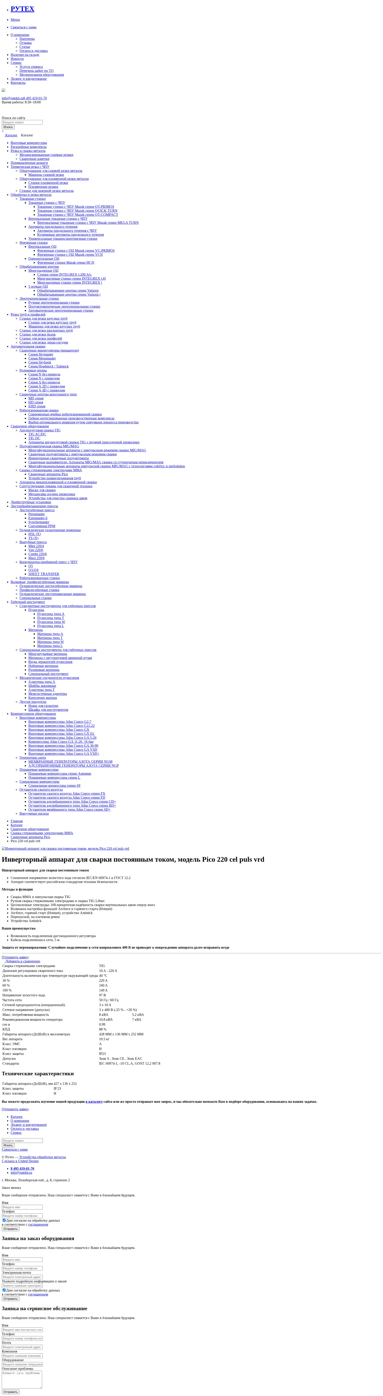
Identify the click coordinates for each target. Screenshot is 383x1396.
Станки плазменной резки (48, 183)
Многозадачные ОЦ (43, 270)
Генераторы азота (33, 757)
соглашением (38, 1224)
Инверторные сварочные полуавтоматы (58, 458)
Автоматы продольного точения (52, 226)
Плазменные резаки (43, 187)
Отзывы (26, 43)
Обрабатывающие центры (39, 266)
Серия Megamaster (42, 358)
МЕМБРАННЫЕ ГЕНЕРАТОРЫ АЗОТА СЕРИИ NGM (70, 761)
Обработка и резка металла (31, 195)
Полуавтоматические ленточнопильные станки (64, 306)
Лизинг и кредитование (29, 79)
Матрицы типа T (50, 638)
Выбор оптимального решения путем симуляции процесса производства (83, 422)
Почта (6, 1343)
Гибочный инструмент (28, 602)
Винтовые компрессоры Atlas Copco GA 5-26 (62, 737)
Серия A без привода (44, 382)
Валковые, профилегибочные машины (40, 582)
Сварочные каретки (34, 159)
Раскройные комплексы (29, 147)
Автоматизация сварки (28, 346)
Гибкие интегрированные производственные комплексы (71, 418)
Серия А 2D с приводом (46, 386)
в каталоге (94, 1101)
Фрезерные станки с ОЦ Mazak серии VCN (70, 254)
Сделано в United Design (20, 1161)
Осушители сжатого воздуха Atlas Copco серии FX (66, 793)
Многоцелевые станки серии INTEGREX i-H (71, 278)
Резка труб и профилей (28, 314)
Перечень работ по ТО (37, 71)
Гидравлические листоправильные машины (53, 594)
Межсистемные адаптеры (47, 694)
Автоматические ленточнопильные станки (60, 310)
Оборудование (13, 1360)
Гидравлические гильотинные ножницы (50, 530)
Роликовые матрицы (43, 670)
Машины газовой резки (46, 175)
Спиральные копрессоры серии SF (54, 785)
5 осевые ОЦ (38, 286)
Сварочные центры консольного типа (48, 394)
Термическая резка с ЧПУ (30, 167)
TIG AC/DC (37, 434)
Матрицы (35, 630)
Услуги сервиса (31, 67)
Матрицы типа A (50, 634)
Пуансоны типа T (50, 618)
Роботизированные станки (40, 578)
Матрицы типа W (50, 642)
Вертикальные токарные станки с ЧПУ (58, 218)
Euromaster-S (37, 518)
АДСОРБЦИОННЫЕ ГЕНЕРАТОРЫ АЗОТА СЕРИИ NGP (73, 765)
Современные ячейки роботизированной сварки (65, 414)
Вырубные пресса (33, 542)
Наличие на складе (25, 55)
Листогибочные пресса (37, 510)
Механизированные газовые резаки (46, 155)
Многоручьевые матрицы (47, 654)
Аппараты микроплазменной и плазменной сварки (58, 482)
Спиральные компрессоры (39, 781)
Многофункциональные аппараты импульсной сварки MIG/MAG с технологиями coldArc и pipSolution (106, 466)
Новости (17, 59)
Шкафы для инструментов (48, 710)
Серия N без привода (44, 374)
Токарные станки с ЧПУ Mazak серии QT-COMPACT (77, 214)
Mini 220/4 (36, 546)
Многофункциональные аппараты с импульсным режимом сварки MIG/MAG (87, 450)
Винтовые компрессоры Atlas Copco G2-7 (59, 722)
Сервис (16, 63)
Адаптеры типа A (41, 682)
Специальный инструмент (48, 674)
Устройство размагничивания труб (54, 478)
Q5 (30, 566)
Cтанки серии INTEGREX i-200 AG (64, 274)
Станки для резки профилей (41, 338)
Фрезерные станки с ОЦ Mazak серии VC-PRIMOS (76, 250)
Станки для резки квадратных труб (46, 330)
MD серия (35, 398)
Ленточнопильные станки (39, 298)
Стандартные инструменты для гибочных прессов (58, 606)
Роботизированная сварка (39, 410)
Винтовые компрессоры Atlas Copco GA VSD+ (63, 753)
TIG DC (34, 438)
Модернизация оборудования (42, 75)
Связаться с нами (24, 27)
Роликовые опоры (33, 370)
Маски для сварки (42, 490)
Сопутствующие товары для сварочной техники (56, 486)
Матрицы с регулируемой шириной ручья (60, 658)
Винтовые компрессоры (29, 143)
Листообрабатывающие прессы (34, 506)
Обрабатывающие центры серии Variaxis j (68, 294)
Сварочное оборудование (30, 426)
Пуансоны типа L (50, 626)
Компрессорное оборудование (33, 714)
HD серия (35, 402)
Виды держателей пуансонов (50, 662)
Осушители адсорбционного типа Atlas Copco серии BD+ (72, 805)
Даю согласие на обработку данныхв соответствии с (31, 1222)
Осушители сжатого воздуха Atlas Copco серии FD (66, 797)
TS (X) (33, 538)
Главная (17, 821)
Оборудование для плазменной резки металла (54, 179)
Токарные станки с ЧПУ (46, 202)
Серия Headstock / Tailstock (48, 366)
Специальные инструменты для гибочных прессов (58, 650)
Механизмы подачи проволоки (51, 494)
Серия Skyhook (39, 362)
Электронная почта (16, 1272)
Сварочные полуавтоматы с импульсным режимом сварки (72, 454)
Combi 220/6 (37, 554)
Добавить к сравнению (22, 961)
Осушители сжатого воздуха (41, 789)
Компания (9, 1351)
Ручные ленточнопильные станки (54, 302)
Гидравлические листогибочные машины (51, 586)
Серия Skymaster (40, 354)
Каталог (11, 135)
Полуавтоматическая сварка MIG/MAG (49, 446)
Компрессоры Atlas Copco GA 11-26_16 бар (61, 741)
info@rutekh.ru (12, 98)
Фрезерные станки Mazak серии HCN (65, 262)
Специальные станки (36, 598)
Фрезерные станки (34, 242)
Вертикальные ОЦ (42, 246)
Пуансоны (36, 610)
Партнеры (27, 39)
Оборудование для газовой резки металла (51, 171)
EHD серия (36, 406)
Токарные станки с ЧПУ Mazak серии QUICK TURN (77, 210)
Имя (5, 1203)
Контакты (18, 83)
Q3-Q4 (33, 570)
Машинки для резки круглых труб (54, 326)
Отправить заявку (15, 957)
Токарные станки (33, 199)
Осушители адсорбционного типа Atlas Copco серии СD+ (72, 801)
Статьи (25, 47)
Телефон (8, 1211)
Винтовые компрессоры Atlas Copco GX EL (61, 733)
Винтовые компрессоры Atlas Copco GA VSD (62, 749)
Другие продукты (33, 702)
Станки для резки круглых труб (43, 318)
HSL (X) (34, 534)
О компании (20, 35)
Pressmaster (36, 514)
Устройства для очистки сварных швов (57, 498)
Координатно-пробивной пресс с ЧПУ (49, 562)
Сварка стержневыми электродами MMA (51, 470)
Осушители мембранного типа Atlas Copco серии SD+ (69, 809)
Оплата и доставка (34, 51)
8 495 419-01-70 (35, 98)
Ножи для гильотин (43, 706)
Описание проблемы (17, 1368)
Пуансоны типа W (51, 622)
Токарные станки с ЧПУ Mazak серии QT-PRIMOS (75, 206)
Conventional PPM (41, 526)
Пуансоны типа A (50, 614)
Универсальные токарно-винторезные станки (62, 238)
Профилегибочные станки (39, 590)
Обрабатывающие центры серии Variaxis (68, 290)
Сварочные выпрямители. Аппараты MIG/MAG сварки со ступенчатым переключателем (95, 462)
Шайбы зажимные (42, 686)
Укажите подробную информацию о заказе (34, 1281)
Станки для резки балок (38, 334)
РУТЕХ (22, 9)
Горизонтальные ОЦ (43, 258)
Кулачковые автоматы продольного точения (70, 234)
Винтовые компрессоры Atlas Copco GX (58, 729)
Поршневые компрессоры (39, 769)
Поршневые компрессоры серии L (54, 777)
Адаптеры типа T (41, 690)
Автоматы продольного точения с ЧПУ (67, 230)
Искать (8, 127)
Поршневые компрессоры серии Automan (59, 773)
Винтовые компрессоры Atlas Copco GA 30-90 (63, 745)
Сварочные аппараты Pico (48, 474)
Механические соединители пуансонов (49, 678)
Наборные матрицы (43, 666)
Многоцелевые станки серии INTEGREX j (69, 282)
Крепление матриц (42, 698)
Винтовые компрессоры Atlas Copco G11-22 (61, 725)
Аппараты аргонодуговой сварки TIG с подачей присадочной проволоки (83, 442)
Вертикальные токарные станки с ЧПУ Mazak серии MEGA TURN (88, 222)
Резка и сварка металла (28, 151)
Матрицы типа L (50, 646)
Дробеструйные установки (31, 502)
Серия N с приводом (44, 378)
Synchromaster (38, 522)
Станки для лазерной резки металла (47, 191)
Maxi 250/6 (36, 558)
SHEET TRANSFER (43, 574)
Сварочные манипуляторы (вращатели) (49, 350)
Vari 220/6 (35, 550)
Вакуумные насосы (34, 813)
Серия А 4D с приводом (46, 390)
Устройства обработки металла (42, 1157)
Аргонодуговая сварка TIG (40, 430)
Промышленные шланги (29, 163)
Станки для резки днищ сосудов (44, 342)
